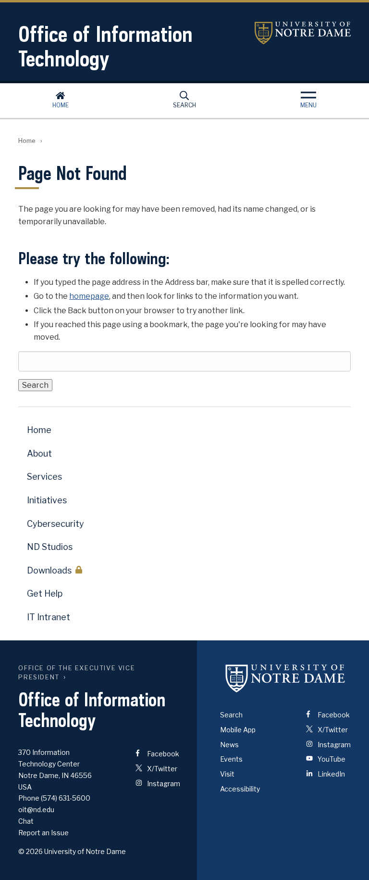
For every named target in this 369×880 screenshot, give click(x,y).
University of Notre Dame (303, 33)
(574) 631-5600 (65, 798)
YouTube (330, 759)
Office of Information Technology (105, 46)
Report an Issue (43, 833)
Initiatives (47, 500)
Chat (26, 821)
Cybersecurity (55, 524)
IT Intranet (48, 617)
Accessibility (240, 789)
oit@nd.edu (36, 809)
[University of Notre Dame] (285, 677)
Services (44, 477)
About (39, 453)
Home (60, 105)
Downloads (49, 570)
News (229, 744)
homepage (89, 296)
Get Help (44, 593)
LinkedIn (330, 774)
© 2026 (30, 851)
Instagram (163, 783)
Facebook (162, 754)
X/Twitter (161, 769)
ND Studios (50, 547)
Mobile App (238, 730)
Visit (227, 774)
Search (184, 105)
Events (231, 759)
